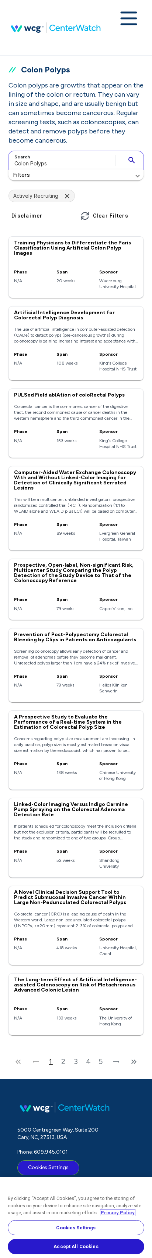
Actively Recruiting (35, 196)
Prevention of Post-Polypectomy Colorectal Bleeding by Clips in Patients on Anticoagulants (75, 637)
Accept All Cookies (75, 1246)
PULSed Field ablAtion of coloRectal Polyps (69, 395)
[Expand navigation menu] (128, 19)
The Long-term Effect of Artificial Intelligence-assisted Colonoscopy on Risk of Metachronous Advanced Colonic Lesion (75, 984)
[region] (76, 1217)
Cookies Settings (48, 1167)
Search (22, 157)
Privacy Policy (118, 1212)
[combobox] (60, 160)
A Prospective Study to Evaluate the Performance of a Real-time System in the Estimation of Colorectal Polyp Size (68, 722)
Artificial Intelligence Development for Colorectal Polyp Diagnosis (64, 315)
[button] (76, 174)
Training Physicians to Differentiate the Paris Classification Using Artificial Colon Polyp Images (72, 248)
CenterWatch (55, 27)
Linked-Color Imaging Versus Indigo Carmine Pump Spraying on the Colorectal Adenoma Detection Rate (71, 809)
